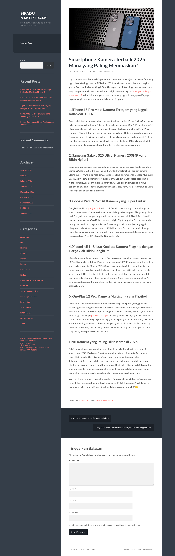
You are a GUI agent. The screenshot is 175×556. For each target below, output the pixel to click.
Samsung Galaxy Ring (29, 291)
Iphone (23, 258)
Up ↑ (151, 549)
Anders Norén (139, 549)
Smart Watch (25, 307)
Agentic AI (24, 237)
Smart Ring (25, 302)
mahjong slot (25, 343)
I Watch (23, 253)
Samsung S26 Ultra (28, 296)
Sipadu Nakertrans (33, 15)
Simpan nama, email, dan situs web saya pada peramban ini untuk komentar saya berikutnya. (106, 525)
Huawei (23, 248)
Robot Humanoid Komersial (31, 280)
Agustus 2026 (26, 170)
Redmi (23, 275)
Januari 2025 (26, 213)
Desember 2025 (27, 192)
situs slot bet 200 (27, 345)
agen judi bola (94, 208)
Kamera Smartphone (104, 400)
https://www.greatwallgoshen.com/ (35, 347)
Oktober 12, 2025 (77, 71)
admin (93, 71)
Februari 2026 (26, 181)
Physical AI (25, 269)
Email (72, 501)
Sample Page (26, 43)
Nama (72, 489)
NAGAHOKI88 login (28, 350)
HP (21, 242)
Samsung (24, 286)
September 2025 (27, 203)
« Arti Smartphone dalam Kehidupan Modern (90, 418)
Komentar (74, 460)
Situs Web (74, 513)
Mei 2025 (24, 208)
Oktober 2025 (26, 197)
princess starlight (100, 315)
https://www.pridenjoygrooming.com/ (36, 338)
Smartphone (25, 313)
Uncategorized (26, 318)
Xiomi (22, 323)
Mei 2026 (24, 175)
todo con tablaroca (28, 340)
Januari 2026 (26, 186)
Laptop (23, 264)
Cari (22, 61)
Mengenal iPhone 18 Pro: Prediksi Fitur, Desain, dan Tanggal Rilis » (123, 427)
